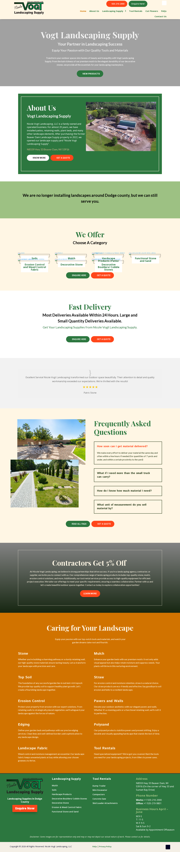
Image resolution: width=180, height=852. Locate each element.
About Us (94, 11)
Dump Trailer (99, 785)
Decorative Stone (71, 264)
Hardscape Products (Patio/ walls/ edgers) (108, 254)
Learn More (90, 593)
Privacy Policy (105, 846)
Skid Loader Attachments (105, 803)
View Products (91, 74)
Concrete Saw (99, 798)
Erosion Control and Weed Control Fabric (34, 267)
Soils (34, 258)
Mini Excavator (100, 790)
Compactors (99, 794)
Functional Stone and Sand (145, 259)
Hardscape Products (62, 794)
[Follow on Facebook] (164, 3)
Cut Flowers (151, 11)
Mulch (71, 258)
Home (83, 11)
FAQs (163, 11)
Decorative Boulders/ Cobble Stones (108, 267)
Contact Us (160, 16)
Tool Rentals (135, 11)
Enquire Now (24, 808)
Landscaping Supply (112, 11)
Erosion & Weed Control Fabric (67, 807)
